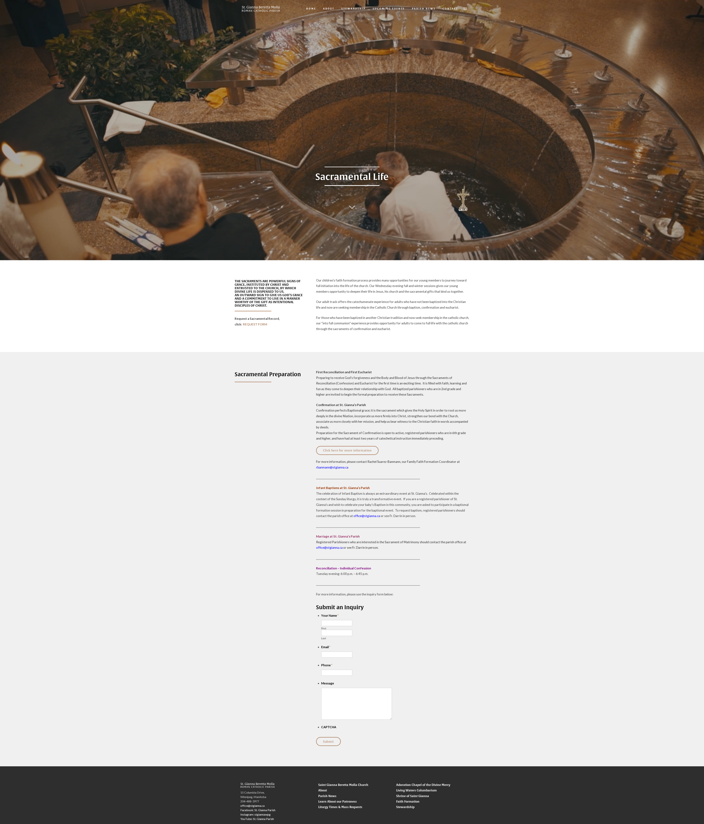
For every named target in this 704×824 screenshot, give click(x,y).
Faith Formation (407, 801)
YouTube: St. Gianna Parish (257, 819)
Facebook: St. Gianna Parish (257, 810)
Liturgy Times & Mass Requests (340, 807)
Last (323, 638)
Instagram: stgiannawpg (255, 814)
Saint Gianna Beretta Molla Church (343, 784)
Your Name (330, 615)
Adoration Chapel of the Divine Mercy (423, 784)
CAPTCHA (328, 727)
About (322, 790)
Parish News (327, 796)
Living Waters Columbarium (416, 790)
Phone (326, 665)
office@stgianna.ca (366, 516)
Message (327, 683)
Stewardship (405, 807)
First (323, 628)
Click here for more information (347, 450)
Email (325, 647)
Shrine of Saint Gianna (412, 796)
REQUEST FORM (255, 324)
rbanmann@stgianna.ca (332, 467)
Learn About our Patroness (337, 801)
